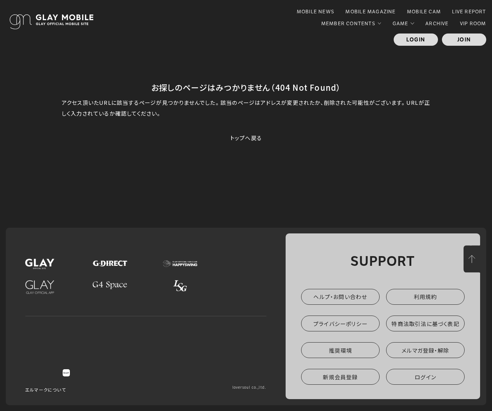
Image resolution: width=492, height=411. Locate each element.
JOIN (464, 39)
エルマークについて (45, 390)
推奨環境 (340, 350)
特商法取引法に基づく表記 (425, 323)
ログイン (425, 377)
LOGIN (415, 39)
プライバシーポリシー (340, 323)
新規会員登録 (340, 377)
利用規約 (425, 296)
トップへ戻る (246, 137)
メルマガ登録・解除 (425, 350)
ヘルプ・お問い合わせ (340, 296)
